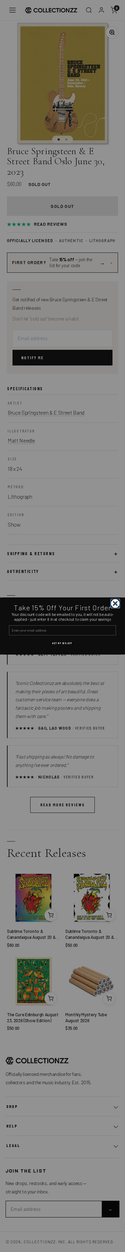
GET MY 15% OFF (62, 643)
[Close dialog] (115, 603)
